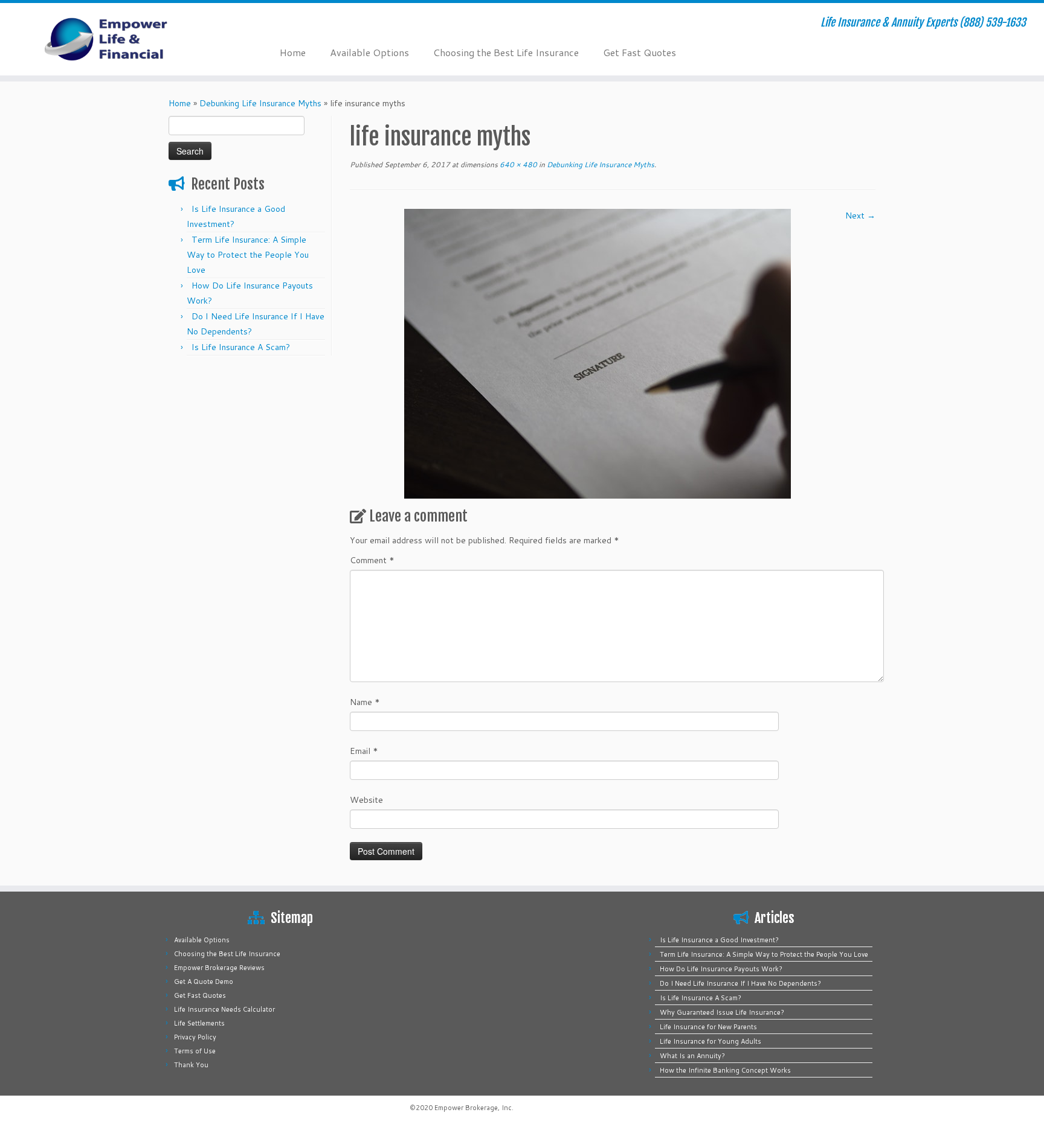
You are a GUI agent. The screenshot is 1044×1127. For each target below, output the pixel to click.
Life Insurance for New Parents (708, 1027)
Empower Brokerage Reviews (219, 967)
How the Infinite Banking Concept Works (725, 1070)
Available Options (369, 52)
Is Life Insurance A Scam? (241, 347)
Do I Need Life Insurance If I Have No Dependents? (740, 983)
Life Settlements (199, 1023)
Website (366, 800)
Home (293, 52)
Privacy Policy (195, 1037)
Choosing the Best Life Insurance (506, 52)
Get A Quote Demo (203, 981)
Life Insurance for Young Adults (710, 1041)
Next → (860, 215)
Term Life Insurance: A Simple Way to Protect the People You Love (248, 255)
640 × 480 (517, 164)
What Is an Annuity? (692, 1056)
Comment (372, 560)
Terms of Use (195, 1051)
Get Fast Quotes (639, 52)
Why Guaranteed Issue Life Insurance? (722, 1012)
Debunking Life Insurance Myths (260, 103)
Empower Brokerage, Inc (473, 1108)
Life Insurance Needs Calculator (224, 1009)
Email (364, 751)
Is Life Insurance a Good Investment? (719, 940)
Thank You (191, 1065)
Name (365, 702)
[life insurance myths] (597, 353)
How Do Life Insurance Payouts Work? (721, 969)
